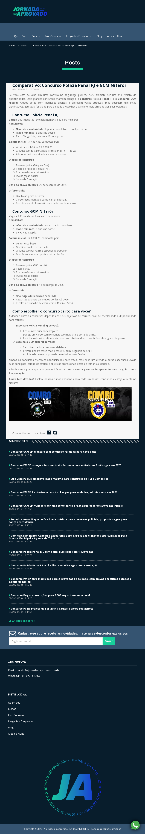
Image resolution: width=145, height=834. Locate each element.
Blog (99, 36)
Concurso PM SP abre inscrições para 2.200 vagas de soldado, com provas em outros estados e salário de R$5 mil (70, 580)
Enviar (109, 641)
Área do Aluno (115, 36)
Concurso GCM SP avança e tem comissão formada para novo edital (54, 451)
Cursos (36, 36)
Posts (24, 45)
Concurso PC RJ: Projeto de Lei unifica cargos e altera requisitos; (52, 608)
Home (12, 45)
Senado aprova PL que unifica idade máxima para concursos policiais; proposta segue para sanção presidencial (68, 521)
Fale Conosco (53, 36)
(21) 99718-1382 (30, 675)
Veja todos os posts (21, 620)
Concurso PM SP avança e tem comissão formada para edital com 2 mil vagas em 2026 (66, 465)
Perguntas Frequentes (78, 36)
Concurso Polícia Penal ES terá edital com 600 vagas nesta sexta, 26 (54, 565)
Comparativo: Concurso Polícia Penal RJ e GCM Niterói (60, 45)
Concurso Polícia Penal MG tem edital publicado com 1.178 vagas (52, 551)
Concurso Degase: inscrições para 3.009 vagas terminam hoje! (50, 595)
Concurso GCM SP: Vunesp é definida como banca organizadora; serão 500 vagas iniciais (67, 505)
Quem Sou (20, 36)
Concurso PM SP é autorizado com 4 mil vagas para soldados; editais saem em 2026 (64, 492)
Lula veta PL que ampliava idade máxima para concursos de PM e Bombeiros (59, 478)
